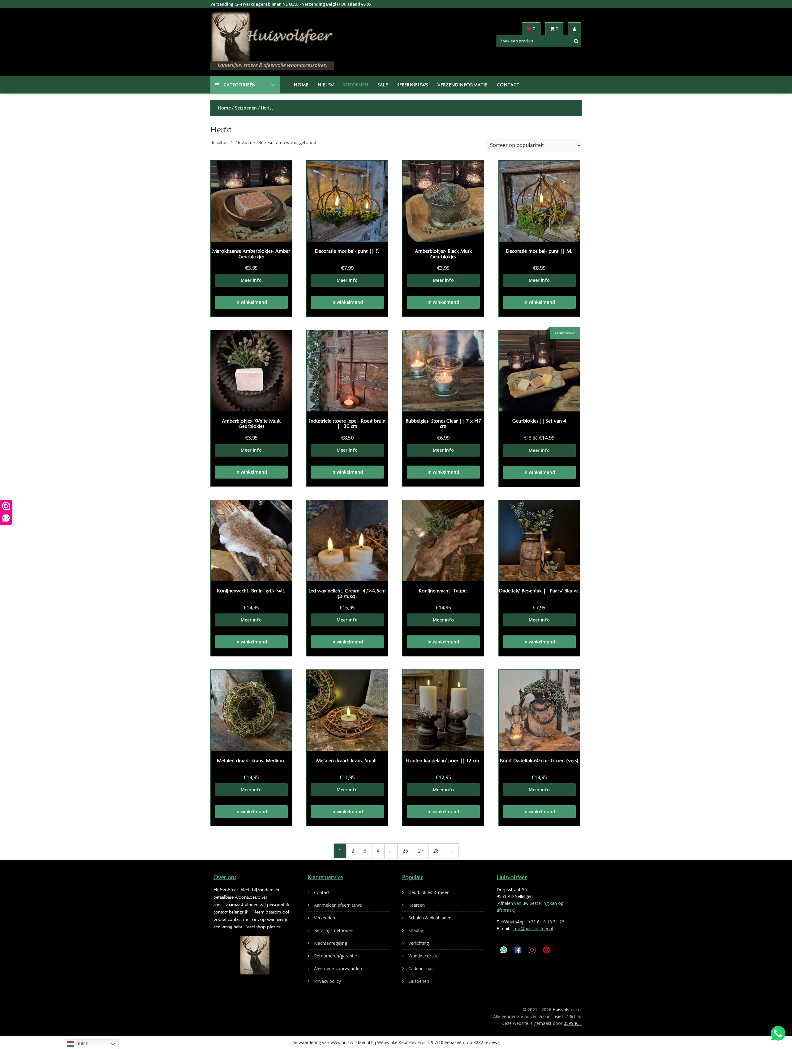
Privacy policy (327, 981)
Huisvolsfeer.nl (567, 1009)
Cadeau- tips (420, 968)
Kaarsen (416, 905)
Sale (383, 84)
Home (301, 84)
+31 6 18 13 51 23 (546, 922)
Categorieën (240, 84)
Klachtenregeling (330, 943)
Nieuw (326, 84)
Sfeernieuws (412, 84)
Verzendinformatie (462, 84)
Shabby (415, 930)
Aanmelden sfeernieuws (338, 905)
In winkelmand (251, 302)
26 (405, 851)
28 (436, 851)
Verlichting (418, 943)
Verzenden (324, 918)
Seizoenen (355, 84)
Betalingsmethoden (333, 930)
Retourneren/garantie (335, 956)
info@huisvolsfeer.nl (533, 928)
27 (421, 851)
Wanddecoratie (423, 956)
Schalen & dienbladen (429, 918)
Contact (508, 84)
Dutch (81, 1043)
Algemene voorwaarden (338, 968)
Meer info (251, 280)
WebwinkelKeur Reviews (401, 1042)
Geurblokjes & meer (428, 892)
